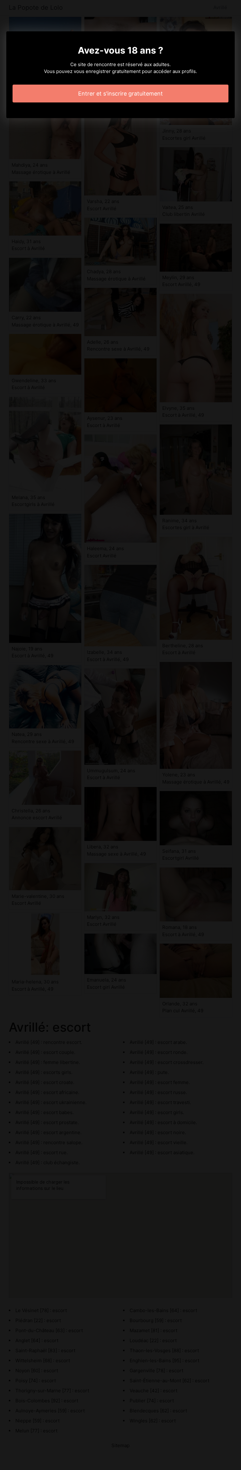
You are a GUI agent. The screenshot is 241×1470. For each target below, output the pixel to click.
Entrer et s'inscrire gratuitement (120, 93)
